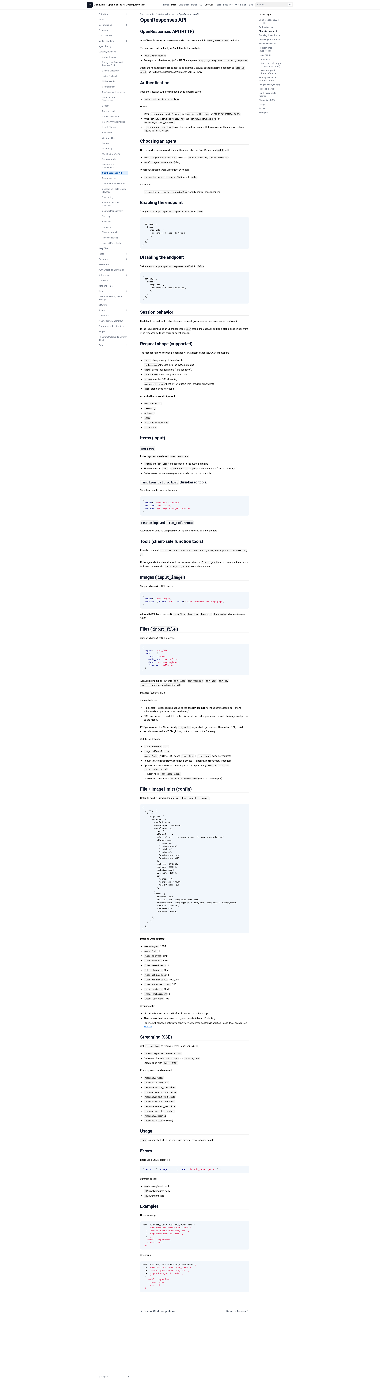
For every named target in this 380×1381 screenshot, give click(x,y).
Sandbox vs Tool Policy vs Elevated (114, 190)
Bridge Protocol (109, 76)
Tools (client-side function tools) (267, 79)
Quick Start (104, 14)
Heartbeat (107, 132)
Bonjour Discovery (110, 71)
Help (101, 291)
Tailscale (106, 227)
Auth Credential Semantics (111, 270)
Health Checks (109, 127)
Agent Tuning (105, 46)
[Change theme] (128, 1377)
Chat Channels (106, 35)
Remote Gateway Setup (113, 183)
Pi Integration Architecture (111, 326)
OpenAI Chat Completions (108, 166)
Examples (263, 112)
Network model (109, 159)
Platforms (103, 259)
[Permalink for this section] (197, 31)
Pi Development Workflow (111, 321)
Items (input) (265, 55)
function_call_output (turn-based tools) (271, 64)
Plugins (102, 331)
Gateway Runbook (107, 52)
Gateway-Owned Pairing (113, 122)
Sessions (106, 221)
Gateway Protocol (110, 116)
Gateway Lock (108, 111)
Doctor (105, 106)
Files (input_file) (267, 89)
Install (101, 19)
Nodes (102, 310)
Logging (106, 143)
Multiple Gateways (111, 154)
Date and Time (106, 286)
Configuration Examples (113, 92)
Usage (262, 104)
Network (103, 305)
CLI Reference (105, 25)
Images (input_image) (269, 84)
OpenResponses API (112, 173)
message (265, 59)
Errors (262, 108)
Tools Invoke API (110, 232)
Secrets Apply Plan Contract (111, 204)
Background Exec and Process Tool (112, 64)
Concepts (103, 30)
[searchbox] (274, 4)
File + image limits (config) (267, 94)
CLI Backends (108, 81)
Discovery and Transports (108, 99)
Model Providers (106, 41)
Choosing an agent (268, 31)
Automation (104, 275)
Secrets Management (112, 211)
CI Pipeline (103, 280)
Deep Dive (103, 248)
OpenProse (104, 315)
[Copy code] (245, 221)
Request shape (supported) (266, 49)
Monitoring (107, 148)
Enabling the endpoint (269, 35)
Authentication (109, 57)
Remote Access (110, 178)
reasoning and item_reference (268, 72)
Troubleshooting (110, 238)
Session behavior (267, 43)
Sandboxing (107, 197)
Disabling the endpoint (270, 39)
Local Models (108, 138)
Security (106, 216)
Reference (104, 264)
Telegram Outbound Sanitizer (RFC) (113, 338)
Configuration (108, 87)
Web (101, 345)
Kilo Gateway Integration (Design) (110, 298)
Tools (101, 254)
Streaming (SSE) (267, 100)
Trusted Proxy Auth (111, 243)
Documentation (147, 14)
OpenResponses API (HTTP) (269, 21)
